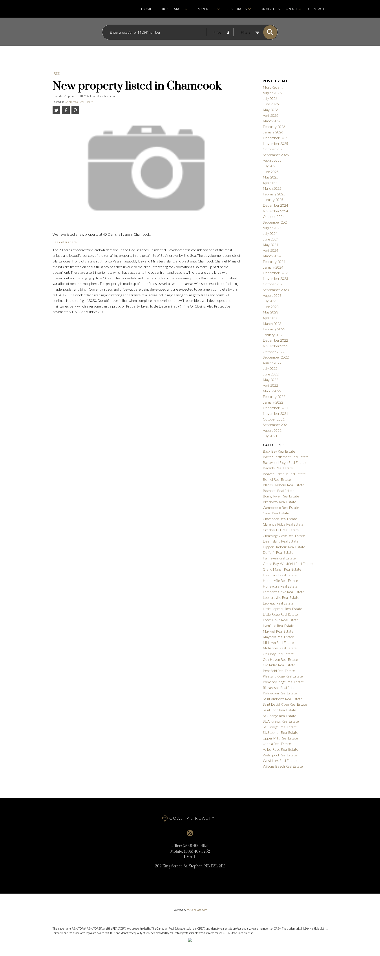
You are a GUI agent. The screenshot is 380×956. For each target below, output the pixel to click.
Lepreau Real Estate (278, 603)
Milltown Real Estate (278, 642)
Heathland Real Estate (280, 575)
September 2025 (276, 155)
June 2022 (271, 374)
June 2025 (271, 171)
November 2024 (275, 211)
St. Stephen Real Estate (280, 732)
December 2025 (275, 138)
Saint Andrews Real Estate (282, 699)
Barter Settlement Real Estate (286, 457)
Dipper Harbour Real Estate (284, 547)
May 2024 (270, 244)
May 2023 (270, 312)
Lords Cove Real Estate (280, 620)
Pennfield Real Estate (279, 670)
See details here (65, 242)
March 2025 (272, 188)
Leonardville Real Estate (281, 597)
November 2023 (275, 278)
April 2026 (270, 115)
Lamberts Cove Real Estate (283, 592)
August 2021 (272, 430)
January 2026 (273, 132)
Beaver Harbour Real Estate (284, 474)
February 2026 (274, 126)
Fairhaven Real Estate (279, 558)
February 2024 (274, 261)
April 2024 (270, 250)
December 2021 (275, 408)
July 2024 (270, 233)
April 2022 (270, 385)
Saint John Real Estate (279, 710)
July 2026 (270, 98)
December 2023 (275, 273)
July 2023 (270, 301)
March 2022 (272, 391)
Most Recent (273, 87)
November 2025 (275, 143)
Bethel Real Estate (277, 479)
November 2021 (275, 413)
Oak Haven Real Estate (280, 659)
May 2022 (270, 379)
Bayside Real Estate (278, 468)
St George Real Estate (279, 716)
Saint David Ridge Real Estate (285, 704)
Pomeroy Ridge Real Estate (283, 682)
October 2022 (274, 352)
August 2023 (272, 295)
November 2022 (275, 346)
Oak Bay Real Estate (278, 654)
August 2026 (272, 93)
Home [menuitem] (146, 9)
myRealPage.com (197, 910)
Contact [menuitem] (316, 9)
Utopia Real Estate (277, 743)
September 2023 (276, 290)
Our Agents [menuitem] (269, 9)
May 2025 (270, 177)
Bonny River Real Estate (281, 496)
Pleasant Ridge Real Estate (283, 676)
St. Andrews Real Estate (281, 721)
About (291, 9)
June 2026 (271, 104)
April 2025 (270, 183)
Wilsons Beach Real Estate (283, 766)
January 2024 (273, 267)
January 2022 (273, 402)
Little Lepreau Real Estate (282, 608)
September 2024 (276, 222)
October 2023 (274, 284)
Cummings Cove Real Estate (284, 536)
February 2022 (274, 396)
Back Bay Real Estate (279, 451)
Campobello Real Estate (281, 507)
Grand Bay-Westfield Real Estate (288, 563)
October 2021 (274, 419)
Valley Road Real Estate (280, 749)
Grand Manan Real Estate (282, 569)
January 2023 (273, 335)
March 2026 (272, 121)
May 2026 (270, 109)
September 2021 (276, 424)
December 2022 (275, 340)
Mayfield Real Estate (278, 637)
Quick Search (170, 9)
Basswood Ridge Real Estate (284, 462)
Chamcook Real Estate (79, 102)
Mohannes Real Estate (280, 648)
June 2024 (271, 239)
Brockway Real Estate (279, 502)
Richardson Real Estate (280, 687)
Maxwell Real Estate (278, 631)
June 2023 (271, 306)
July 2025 (270, 166)
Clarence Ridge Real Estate (283, 524)
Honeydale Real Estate (280, 586)
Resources (236, 9)
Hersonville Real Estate (280, 580)
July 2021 (270, 436)
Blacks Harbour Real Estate (283, 485)
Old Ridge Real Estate (279, 665)
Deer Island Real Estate (280, 541)
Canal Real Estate (276, 513)
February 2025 (274, 194)
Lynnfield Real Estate (278, 625)
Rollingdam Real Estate (280, 693)
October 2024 (274, 216)
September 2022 (276, 357)
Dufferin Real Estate (278, 552)
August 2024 (272, 228)
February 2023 (274, 329)
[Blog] (190, 833)
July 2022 (270, 368)
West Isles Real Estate (280, 760)
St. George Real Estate (280, 727)
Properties (205, 9)
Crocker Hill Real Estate (281, 530)
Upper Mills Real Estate (280, 738)
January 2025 (273, 199)
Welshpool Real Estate (280, 755)
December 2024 (275, 205)
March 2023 (272, 323)
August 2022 (272, 363)
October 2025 (274, 149)
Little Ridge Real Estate (280, 614)
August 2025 (272, 160)
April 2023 (270, 318)
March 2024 (272, 256)
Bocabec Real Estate (278, 490)
